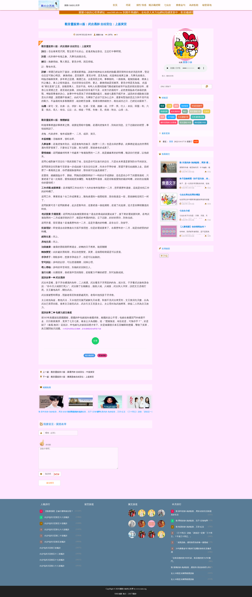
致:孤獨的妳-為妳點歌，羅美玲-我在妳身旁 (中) (190, 567)
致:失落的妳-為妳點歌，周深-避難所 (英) (198, 162)
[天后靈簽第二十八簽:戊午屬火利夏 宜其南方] (132, 526)
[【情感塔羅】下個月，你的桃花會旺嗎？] (151, 526)
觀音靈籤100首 (185, 123)
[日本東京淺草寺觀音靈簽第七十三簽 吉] (141, 537)
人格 (169, 106)
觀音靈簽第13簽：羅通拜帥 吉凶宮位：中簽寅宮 (72, 372)
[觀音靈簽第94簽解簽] (141, 516)
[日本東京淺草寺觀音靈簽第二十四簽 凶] (132, 516)
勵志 (185, 111)
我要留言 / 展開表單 (54, 424)
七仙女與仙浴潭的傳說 (190, 195)
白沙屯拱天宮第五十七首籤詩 (52, 560)
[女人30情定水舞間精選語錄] (132, 537)
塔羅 (128, 5)
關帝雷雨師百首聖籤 (168, 123)
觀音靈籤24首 (195, 111)
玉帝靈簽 (171, 117)
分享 (95, 341)
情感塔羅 (164, 111)
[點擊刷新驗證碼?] (57, 474)
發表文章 (170, 76)
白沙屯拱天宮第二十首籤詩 (55, 536)
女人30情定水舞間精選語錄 (182, 573)
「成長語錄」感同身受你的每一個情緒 (191, 542)
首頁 (115, 5)
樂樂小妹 (99, 35)
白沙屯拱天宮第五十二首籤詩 (52, 554)
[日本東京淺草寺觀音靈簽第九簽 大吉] (151, 537)
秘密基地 (207, 5)
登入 (163, 76)
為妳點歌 (193, 5)
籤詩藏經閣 (154, 5)
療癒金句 (180, 5)
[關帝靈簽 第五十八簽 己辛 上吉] (161, 516)
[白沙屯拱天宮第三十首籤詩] (161, 526)
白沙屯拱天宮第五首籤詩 (54, 542)
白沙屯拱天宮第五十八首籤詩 (56, 517)
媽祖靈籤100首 (200, 123)
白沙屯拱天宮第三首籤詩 (50, 548)
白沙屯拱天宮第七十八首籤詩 (56, 529)
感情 (176, 106)
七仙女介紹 (185, 211)
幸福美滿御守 (197, 106)
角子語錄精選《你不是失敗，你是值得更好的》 (201, 179)
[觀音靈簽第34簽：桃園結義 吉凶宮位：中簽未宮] (151, 516)
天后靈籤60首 (183, 117)
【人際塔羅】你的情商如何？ (193, 227)
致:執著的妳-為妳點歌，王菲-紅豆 (189, 527)
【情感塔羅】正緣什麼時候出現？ (58, 511)
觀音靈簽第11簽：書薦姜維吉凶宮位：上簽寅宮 (72, 377)
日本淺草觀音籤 (198, 117)
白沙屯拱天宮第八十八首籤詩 (52, 566)
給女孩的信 (175, 111)
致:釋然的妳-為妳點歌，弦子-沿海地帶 (191, 521)
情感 (162, 106)
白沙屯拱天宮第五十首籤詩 (55, 523)
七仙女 (167, 5)
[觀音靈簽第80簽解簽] (161, 537)
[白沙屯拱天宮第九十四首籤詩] (141, 526)
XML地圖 (118, 594)
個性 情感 (141, 5)
